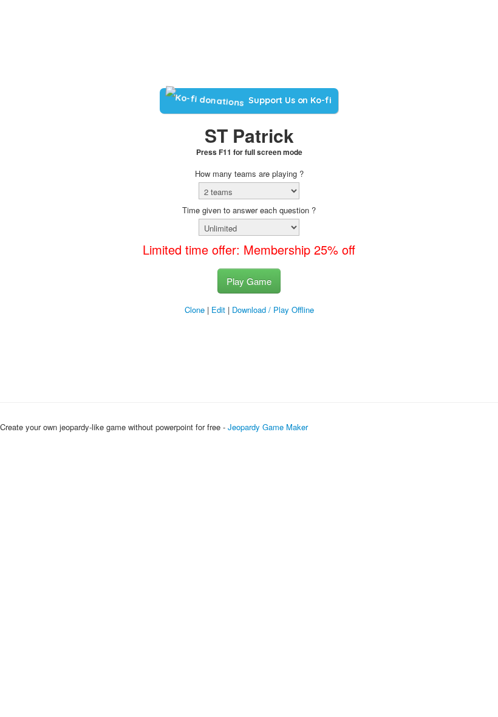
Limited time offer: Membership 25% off (249, 249)
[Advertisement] (249, 47)
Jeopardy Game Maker (268, 427)
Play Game (249, 281)
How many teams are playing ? (249, 173)
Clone (195, 309)
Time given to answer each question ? (249, 210)
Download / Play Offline (273, 309)
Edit (218, 309)
